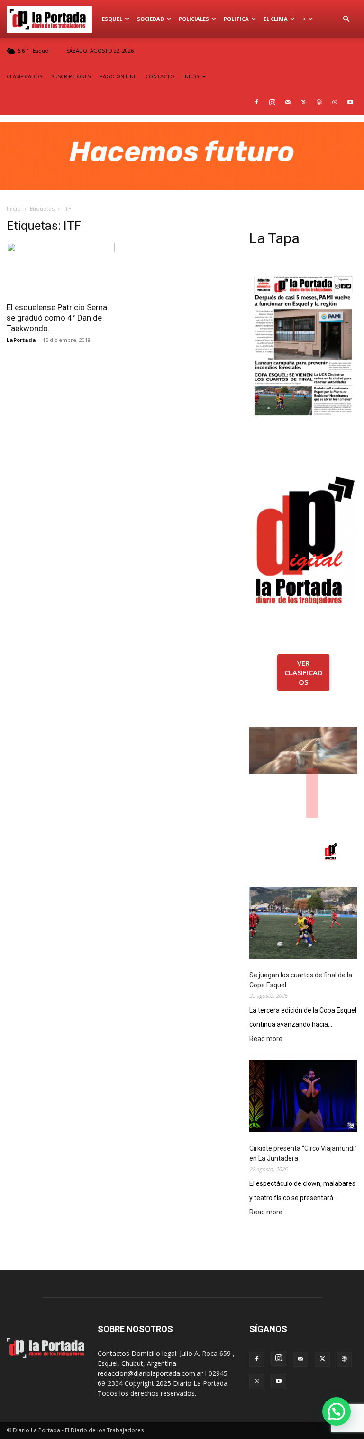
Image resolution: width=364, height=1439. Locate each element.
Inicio (14, 209)
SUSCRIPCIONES (71, 76)
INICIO (191, 76)
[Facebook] (256, 102)
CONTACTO (160, 76)
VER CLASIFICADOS (303, 672)
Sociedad (150, 18)
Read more (265, 1039)
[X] (303, 102)
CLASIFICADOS (24, 76)
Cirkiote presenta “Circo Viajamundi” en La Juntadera (303, 1153)
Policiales (194, 18)
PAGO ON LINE (118, 76)
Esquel (112, 18)
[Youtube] (350, 102)
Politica (236, 18)
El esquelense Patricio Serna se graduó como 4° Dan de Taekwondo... (57, 318)
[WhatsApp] (335, 102)
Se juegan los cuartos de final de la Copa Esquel (300, 980)
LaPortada (21, 339)
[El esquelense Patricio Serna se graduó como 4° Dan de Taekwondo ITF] (61, 269)
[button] (346, 19)
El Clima (276, 18)
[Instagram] (272, 102)
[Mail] (288, 102)
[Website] (319, 102)
